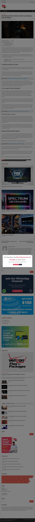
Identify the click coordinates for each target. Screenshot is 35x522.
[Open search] (32, 11)
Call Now (20, 264)
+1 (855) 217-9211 (16, 264)
